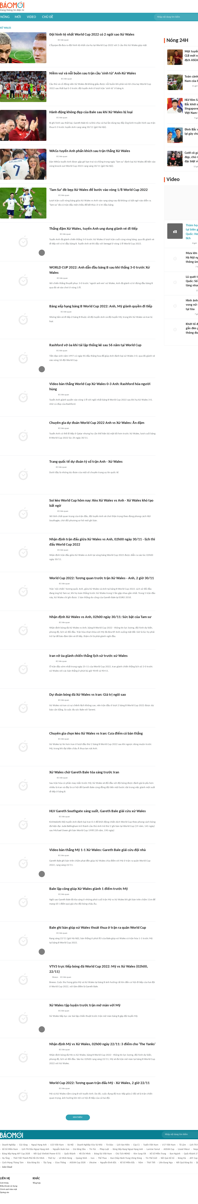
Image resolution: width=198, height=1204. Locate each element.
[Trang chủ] (12, 6)
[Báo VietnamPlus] (54, 79)
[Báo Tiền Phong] (53, 584)
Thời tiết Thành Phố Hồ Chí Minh (28, 1158)
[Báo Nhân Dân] (52, 196)
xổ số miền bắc (127, 1162)
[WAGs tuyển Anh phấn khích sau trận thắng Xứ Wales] (23, 164)
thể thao (102, 1158)
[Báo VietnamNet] (52, 395)
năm (140, 1162)
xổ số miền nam (10, 1149)
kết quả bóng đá (184, 1162)
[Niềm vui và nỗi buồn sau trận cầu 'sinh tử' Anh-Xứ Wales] (23, 86)
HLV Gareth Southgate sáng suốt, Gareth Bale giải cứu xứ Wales (97, 811)
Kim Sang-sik (140, 1154)
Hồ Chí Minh (84, 1154)
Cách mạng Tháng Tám (13, 1162)
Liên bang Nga (166, 1162)
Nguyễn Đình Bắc (108, 1162)
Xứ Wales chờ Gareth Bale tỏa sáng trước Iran (84, 772)
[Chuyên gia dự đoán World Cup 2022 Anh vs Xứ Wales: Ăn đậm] (23, 436)
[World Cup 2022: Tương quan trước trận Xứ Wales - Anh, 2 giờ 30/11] (23, 591)
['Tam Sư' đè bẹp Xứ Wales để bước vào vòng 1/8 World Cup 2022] (23, 203)
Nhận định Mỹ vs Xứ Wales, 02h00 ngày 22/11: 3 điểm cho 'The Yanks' (102, 1044)
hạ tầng (6, 1158)
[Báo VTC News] (53, 312)
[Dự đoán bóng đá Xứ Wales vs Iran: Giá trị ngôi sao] (23, 707)
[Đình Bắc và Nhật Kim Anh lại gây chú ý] (175, 135)
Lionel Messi (184, 1149)
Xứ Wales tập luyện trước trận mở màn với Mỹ (84, 1005)
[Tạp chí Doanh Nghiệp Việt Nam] (52, 895)
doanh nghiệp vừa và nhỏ (89, 1145)
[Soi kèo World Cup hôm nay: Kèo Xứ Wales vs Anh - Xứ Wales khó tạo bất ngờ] (23, 513)
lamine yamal (153, 1149)
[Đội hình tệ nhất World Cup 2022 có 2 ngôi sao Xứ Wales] (23, 47)
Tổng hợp (37, 1183)
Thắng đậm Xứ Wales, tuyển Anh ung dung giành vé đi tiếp (93, 229)
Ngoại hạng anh (39, 1145)
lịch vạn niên (123, 1145)
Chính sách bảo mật (8, 1189)
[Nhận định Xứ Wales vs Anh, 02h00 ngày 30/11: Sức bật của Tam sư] (23, 630)
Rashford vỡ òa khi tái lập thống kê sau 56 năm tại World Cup (95, 345)
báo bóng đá (33, 1162)
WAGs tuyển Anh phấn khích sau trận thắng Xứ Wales (89, 151)
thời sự (51, 1158)
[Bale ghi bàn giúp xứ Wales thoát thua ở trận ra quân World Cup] (23, 940)
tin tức (92, 1149)
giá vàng (23, 1145)
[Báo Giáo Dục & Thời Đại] (51, 467)
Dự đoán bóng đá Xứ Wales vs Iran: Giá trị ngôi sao (87, 695)
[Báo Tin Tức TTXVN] (52, 278)
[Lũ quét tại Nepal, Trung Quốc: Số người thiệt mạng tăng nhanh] (175, 282)
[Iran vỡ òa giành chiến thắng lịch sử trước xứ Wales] (23, 669)
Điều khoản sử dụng (8, 1186)
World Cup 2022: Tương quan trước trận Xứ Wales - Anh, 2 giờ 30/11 (101, 578)
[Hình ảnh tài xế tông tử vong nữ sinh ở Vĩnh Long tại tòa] (175, 306)
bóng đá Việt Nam (103, 1154)
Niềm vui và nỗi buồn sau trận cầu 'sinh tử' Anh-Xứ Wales (92, 73)
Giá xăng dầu (79, 1149)
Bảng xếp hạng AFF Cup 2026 (16, 1154)
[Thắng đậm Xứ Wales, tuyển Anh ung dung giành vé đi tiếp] (23, 241)
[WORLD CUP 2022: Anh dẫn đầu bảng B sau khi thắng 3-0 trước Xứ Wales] (23, 280)
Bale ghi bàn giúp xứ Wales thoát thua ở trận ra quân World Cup (97, 928)
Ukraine (92, 1162)
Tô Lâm (182, 1145)
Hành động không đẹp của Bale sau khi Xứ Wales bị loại (91, 112)
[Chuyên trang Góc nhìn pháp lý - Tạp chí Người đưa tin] (187, 86)
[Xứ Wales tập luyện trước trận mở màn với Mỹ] (23, 1018)
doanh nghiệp (8, 1145)
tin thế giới (151, 1158)
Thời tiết (151, 1162)
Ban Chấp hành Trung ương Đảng (126, 1158)
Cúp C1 (136, 1145)
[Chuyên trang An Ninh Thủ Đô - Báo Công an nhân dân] (51, 662)
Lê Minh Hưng (65, 1158)
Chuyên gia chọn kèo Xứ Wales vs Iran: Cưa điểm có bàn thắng (96, 733)
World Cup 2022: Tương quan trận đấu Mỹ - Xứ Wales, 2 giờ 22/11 (99, 1083)
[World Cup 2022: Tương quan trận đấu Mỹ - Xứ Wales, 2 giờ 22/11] (23, 1096)
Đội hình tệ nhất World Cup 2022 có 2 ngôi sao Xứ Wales (91, 35)
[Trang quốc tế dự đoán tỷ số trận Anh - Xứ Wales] (23, 474)
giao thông (60, 1162)
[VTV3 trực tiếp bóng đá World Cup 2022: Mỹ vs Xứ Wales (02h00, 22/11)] (23, 979)
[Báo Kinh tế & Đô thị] (53, 817)
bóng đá (182, 1158)
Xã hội (70, 1145)
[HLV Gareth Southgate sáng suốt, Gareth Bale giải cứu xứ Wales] (23, 824)
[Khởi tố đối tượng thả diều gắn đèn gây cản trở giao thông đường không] (175, 330)
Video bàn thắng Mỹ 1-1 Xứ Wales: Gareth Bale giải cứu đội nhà (97, 850)
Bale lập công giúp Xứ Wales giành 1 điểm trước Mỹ (88, 889)
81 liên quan (63, 40)
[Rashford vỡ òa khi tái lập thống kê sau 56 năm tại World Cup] (23, 358)
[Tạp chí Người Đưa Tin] (52, 40)
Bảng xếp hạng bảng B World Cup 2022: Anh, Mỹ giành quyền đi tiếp (100, 306)
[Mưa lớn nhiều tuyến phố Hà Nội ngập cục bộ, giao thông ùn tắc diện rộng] (175, 259)
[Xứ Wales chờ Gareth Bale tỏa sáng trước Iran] (23, 785)
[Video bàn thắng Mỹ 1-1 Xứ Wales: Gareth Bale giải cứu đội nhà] (23, 863)
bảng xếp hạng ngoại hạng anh (128, 1149)
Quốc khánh (69, 1154)
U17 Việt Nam (169, 1145)
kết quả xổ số (167, 1158)
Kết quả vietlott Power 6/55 (47, 1154)
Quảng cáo (4, 1192)
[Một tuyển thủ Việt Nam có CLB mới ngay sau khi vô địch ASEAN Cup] (175, 57)
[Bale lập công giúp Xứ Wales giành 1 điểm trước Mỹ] (23, 902)
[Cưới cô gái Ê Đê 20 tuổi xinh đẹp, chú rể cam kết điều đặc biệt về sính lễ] (175, 158)
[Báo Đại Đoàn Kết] (53, 234)
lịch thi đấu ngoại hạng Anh (35, 1149)
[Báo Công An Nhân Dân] (192, 338)
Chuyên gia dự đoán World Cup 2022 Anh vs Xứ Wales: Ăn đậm (96, 423)
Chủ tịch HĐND (123, 1154)
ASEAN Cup (169, 1149)
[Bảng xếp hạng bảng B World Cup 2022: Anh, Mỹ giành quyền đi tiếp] (23, 319)
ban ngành (175, 1154)
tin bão (109, 1145)
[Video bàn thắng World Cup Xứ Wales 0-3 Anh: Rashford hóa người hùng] (23, 397)
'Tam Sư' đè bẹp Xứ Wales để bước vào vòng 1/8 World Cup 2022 (98, 190)
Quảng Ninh (81, 1158)
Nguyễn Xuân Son (61, 1149)
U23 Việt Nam (57, 1145)
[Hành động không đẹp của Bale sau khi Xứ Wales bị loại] (23, 125)
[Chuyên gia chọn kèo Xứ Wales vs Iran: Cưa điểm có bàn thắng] (23, 746)
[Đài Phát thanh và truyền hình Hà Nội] (190, 291)
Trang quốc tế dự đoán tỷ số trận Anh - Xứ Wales (86, 462)
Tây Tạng (47, 1162)
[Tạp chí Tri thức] (51, 118)
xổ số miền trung (158, 1154)
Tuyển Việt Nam (150, 1145)
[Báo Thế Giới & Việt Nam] (52, 511)
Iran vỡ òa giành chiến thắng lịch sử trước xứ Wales (88, 656)
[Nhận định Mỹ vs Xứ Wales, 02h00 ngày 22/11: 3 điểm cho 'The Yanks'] (23, 1057)
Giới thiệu (4, 1183)
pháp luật (104, 1149)
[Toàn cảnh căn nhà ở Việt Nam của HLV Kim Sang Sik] (175, 82)
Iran (92, 1158)
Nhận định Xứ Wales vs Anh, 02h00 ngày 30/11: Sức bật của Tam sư (100, 617)
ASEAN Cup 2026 (77, 1162)
